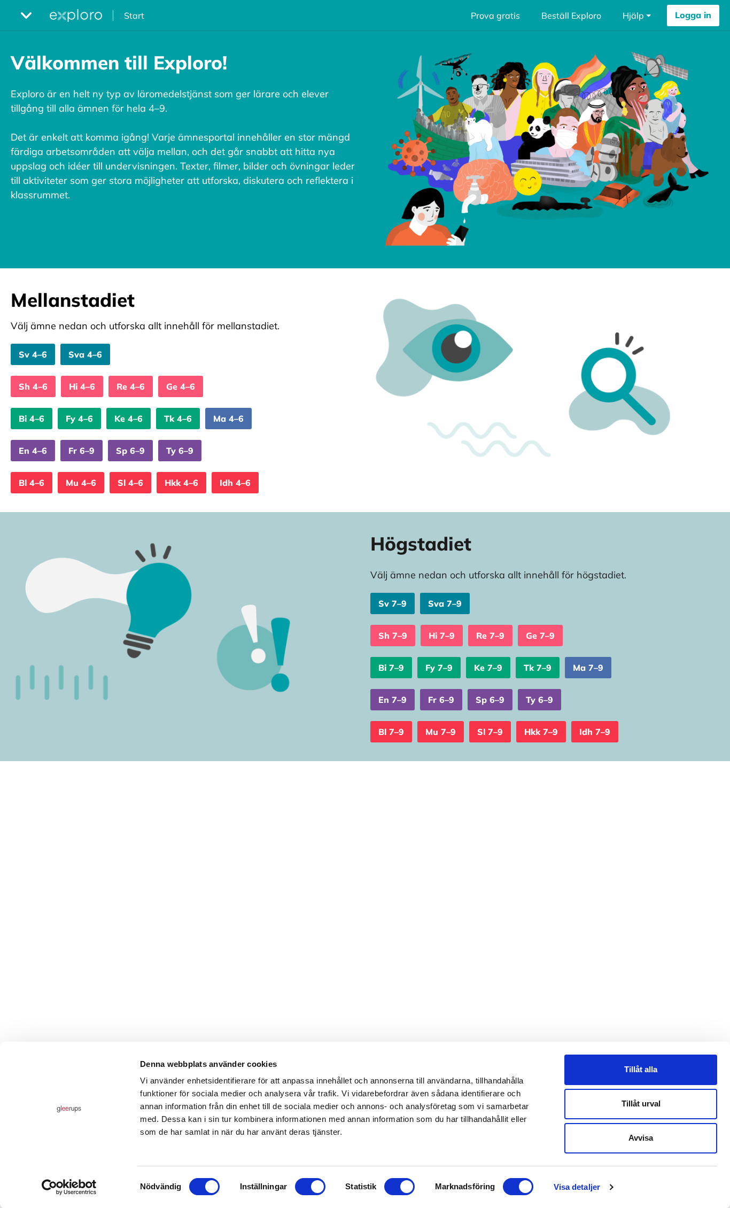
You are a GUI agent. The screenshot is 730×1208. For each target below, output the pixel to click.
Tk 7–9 (538, 667)
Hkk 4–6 (181, 482)
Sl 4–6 (130, 482)
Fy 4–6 (79, 418)
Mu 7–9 (440, 731)
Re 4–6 (131, 386)
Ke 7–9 (488, 667)
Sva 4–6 (85, 354)
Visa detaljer (577, 1186)
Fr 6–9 (81, 450)
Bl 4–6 (31, 482)
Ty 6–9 (179, 450)
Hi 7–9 (442, 635)
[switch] (310, 1186)
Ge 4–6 (180, 386)
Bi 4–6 (31, 418)
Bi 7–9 (391, 667)
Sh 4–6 (33, 386)
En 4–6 (33, 450)
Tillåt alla (640, 1069)
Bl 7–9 (391, 731)
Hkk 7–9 (541, 731)
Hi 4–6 (82, 386)
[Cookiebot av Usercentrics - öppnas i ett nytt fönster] (69, 1187)
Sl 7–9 (490, 731)
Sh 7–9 (392, 635)
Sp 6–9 (130, 450)
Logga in (693, 15)
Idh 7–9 (594, 731)
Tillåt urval (641, 1103)
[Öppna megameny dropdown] (26, 15)
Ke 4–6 (128, 418)
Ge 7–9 (540, 635)
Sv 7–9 (392, 603)
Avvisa (640, 1137)
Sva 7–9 (445, 603)
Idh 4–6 (235, 482)
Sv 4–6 (33, 354)
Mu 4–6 (81, 482)
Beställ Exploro (571, 15)
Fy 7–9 (439, 667)
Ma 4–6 (228, 418)
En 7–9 (392, 699)
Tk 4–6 (178, 418)
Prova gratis (495, 15)
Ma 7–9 (588, 667)
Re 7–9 (490, 635)
